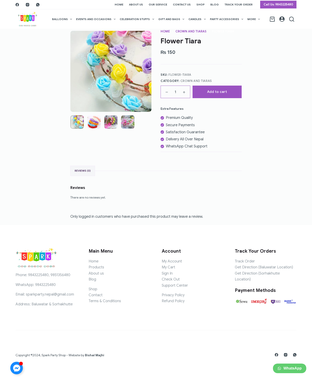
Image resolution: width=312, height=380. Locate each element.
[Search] (291, 19)
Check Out (171, 279)
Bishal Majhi (94, 355)
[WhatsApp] (38, 4)
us (102, 273)
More (251, 19)
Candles (194, 19)
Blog (214, 4)
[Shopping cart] (272, 19)
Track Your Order (239, 4)
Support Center (175, 285)
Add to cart (217, 92)
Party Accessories (224, 19)
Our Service (158, 4)
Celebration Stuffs (135, 19)
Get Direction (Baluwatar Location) (264, 267)
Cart (171, 267)
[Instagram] (27, 4)
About (94, 273)
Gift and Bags (169, 19)
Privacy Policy (173, 295)
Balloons (60, 19)
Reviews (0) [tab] (83, 170)
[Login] (282, 19)
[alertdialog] (156, 372)
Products (96, 267)
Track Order (245, 261)
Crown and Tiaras (196, 81)
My (165, 267)
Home (119, 4)
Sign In (167, 273)
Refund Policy (173, 301)
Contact (96, 295)
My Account (172, 261)
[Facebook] (17, 4)
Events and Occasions (93, 19)
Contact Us (182, 4)
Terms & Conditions (105, 301)
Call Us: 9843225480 (278, 4)
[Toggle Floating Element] (16, 368)
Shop (200, 4)
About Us (136, 4)
